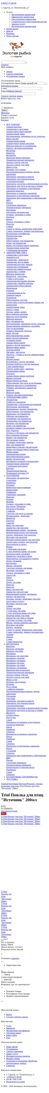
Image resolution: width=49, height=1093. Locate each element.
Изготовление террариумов (23, 26)
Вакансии (10, 1028)
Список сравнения (14, 74)
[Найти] (26, 62)
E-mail (4, 88)
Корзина (4, 120)
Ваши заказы (12, 1047)
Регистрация (12, 86)
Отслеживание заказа (10, 83)
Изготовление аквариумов (23, 14)
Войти (4, 86)
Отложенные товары (15, 76)
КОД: (3, 806)
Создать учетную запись (12, 96)
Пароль (4, 91)
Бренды (9, 31)
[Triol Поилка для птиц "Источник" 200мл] (20, 816)
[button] (6, 811)
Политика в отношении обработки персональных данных (21, 1062)
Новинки (10, 33)
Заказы (9, 71)
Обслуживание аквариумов (23, 19)
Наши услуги (12, 1054)
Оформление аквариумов (22, 17)
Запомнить (8, 108)
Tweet (14, 811)
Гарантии (10, 1066)
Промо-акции (12, 29)
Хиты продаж (12, 36)
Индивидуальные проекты (18, 1056)
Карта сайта (11, 1035)
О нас (8, 1026)
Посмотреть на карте (15, 1082)
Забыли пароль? (15, 91)
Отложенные (12, 1049)
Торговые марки (13, 1033)
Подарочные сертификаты (18, 1030)
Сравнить (15, 958)
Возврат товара (13, 1058)
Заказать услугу (18, 24)
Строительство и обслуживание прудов (29, 22)
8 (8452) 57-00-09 (8, 3)
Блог (8, 1038)
